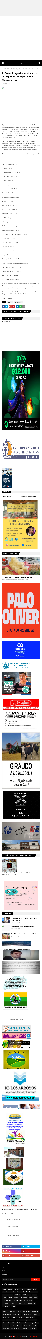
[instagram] (11, 1251)
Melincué (36, 1314)
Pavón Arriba (20, 1320)
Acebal (4, 1289)
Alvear (34, 1289)
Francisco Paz (31, 1303)
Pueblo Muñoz (11, 1323)
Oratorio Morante (30, 1317)
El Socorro (5, 1303)
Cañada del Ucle (26, 1295)
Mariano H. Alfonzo (27, 1314)
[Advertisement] (21, 38)
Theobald (19, 1325)
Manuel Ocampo (7, 1314)
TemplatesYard (17, 1336)
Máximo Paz (21, 1317)
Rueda (18, 1323)
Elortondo (12, 1303)
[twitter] (30, 1246)
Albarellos (17, 1289)
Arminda (5, 1292)
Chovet (16, 1297)
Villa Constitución (15, 1328)
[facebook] (11, 1246)
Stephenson (5, 1325)
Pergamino (27, 1320)
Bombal (25, 1292)
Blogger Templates (33, 1336)
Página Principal (5, 68)
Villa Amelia (6, 1328)
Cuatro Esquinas (28, 1300)
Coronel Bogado (7, 1300)
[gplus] (30, 1255)
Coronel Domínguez (17, 1300)
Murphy (14, 1317)
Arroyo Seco (12, 1292)
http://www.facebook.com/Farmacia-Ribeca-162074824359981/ (19, 1209)
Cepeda (34, 1295)
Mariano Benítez (17, 1314)
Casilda (11, 1295)
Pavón (12, 1320)
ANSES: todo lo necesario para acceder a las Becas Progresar (24, 919)
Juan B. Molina (12, 1311)
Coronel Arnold (33, 1297)
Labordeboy (35, 1311)
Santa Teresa (25, 1323)
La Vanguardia (26, 1311)
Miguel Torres (6, 1317)
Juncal (19, 1311)
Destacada (10, 302)
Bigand (19, 1292)
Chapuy (10, 1297)
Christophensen (23, 1297)
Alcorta (23, 1289)
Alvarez (29, 1289)
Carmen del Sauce (33, 1292)
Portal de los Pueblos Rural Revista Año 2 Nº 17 (20, 577)
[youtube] (11, 1255)
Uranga (25, 1325)
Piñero (4, 1323)
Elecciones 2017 (14, 68)
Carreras (5, 1295)
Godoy (13, 1306)
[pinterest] (30, 1251)
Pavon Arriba (6, 1320)
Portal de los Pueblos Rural (28, 496)
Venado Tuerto (32, 1325)
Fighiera (19, 1303)
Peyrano (34, 1320)
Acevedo (10, 1289)
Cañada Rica (18, 1295)
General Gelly (6, 1306)
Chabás (4, 1297)
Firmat (24, 1303)
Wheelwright (33, 1328)
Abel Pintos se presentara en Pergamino (22, 926)
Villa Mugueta (24, 1328)
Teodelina (13, 1325)
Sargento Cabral (34, 1323)
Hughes (5, 1311)
